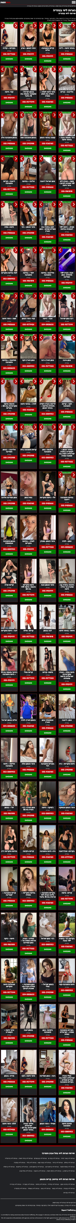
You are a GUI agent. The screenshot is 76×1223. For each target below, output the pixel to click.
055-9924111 (47, 56)
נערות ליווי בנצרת (69, 1188)
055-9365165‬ (67, 235)
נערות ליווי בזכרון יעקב (67, 1184)
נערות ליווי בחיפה (41, 1184)
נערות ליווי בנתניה (19, 1162)
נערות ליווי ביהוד (57, 1162)
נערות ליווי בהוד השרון (26, 1158)
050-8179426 (28, 324)
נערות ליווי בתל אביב (25, 1171)
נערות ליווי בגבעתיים (40, 1158)
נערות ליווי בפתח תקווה (67, 1167)
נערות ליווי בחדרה (53, 1184)
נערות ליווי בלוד (31, 1162)
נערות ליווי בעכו (46, 1188)
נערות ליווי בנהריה (15, 1184)
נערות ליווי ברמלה (9, 1167)
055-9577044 (28, 102)
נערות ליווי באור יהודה (68, 1158)
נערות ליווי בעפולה (33, 1188)
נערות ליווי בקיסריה (20, 1188)
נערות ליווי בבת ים (54, 1158)
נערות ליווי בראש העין (52, 1167)
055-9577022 (9, 54)
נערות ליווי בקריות (69, 1193)
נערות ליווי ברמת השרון (54, 1171)
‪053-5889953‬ (9, 278)
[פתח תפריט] (73, 2)
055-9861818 (66, 191)
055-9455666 (67, 54)
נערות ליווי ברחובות (22, 1167)
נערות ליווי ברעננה (39, 1171)
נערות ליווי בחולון (69, 1162)
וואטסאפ (66, 59)
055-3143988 (28, 143)
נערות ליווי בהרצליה (11, 1158)
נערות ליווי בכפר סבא (44, 1162)
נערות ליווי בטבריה (28, 1184)
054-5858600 (48, 324)
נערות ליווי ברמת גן (69, 1171)
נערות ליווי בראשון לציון (36, 1167)
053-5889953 (48, 414)
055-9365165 (47, 102)
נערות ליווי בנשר (57, 1188)
